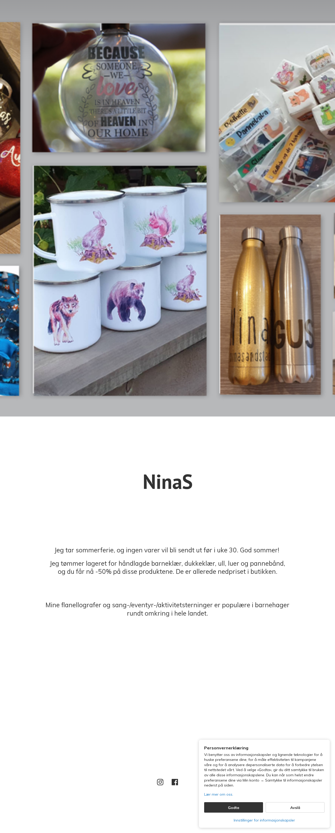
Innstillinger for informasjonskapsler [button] (264, 820)
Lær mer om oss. (218, 794)
